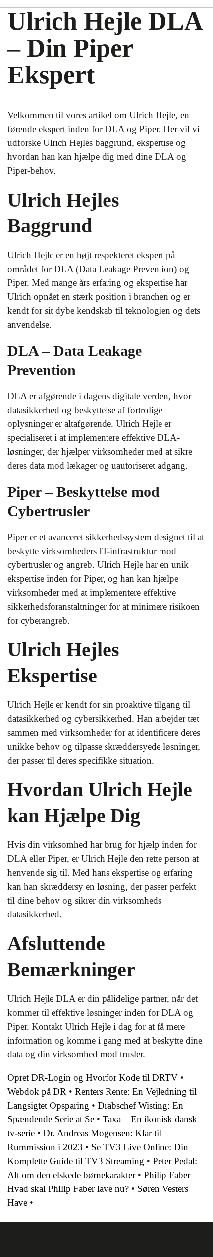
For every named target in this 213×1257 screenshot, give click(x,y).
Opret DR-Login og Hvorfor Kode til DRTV (92, 1077)
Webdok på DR (36, 1091)
